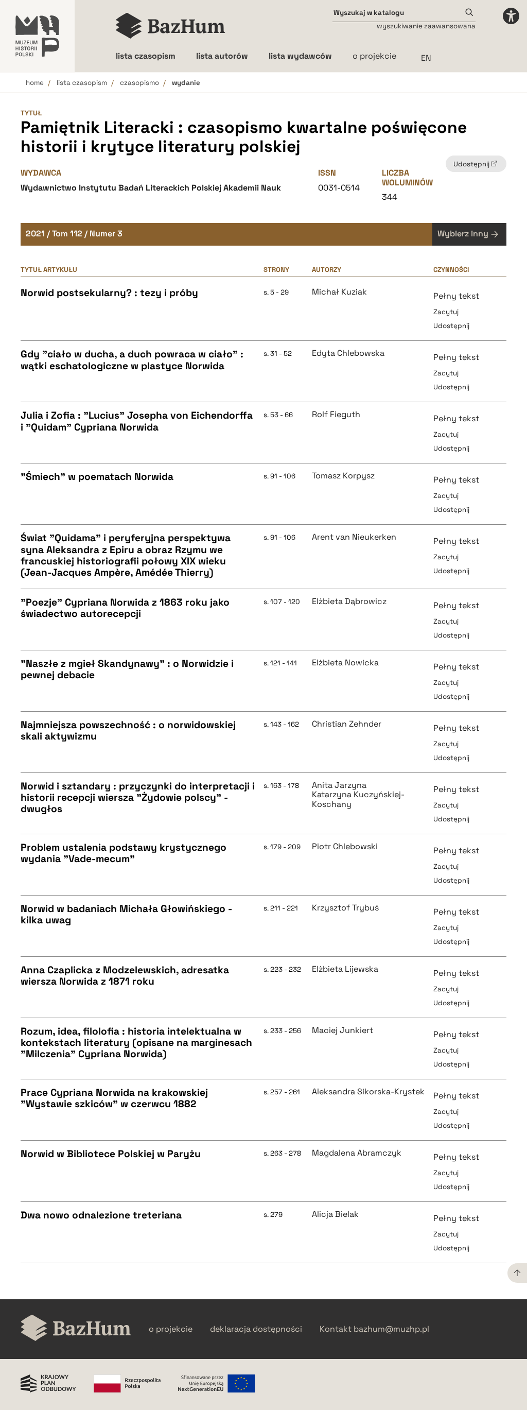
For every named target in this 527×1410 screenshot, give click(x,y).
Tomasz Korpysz (343, 475)
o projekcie (374, 55)
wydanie (186, 82)
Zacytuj (446, 311)
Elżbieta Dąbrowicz (349, 601)
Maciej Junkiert (342, 1030)
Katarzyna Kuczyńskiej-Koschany (358, 799)
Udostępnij (451, 325)
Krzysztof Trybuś (345, 908)
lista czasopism (82, 82)
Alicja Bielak (335, 1214)
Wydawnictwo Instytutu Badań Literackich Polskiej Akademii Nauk (151, 187)
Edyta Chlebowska (348, 353)
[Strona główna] (170, 25)
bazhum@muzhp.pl (391, 1329)
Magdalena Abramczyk (356, 1153)
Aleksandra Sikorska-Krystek (368, 1091)
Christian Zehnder (346, 724)
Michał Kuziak (339, 292)
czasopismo (139, 82)
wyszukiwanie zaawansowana (426, 26)
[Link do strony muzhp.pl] (37, 36)
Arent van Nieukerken (354, 537)
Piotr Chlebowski (345, 846)
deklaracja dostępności (256, 1329)
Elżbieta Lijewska (345, 969)
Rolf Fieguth (336, 414)
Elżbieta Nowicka (345, 662)
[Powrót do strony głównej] (76, 1329)
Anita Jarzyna (339, 785)
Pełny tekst (456, 295)
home (35, 82)
